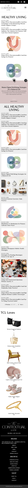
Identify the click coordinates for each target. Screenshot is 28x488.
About (14, 445)
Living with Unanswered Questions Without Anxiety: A (11, 280)
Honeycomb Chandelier (14, 346)
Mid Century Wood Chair (14, 363)
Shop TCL (14, 476)
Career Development (14, 468)
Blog (14, 478)
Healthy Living (5, 20)
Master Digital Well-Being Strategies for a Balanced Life (14, 88)
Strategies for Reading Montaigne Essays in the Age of (11, 255)
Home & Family (14, 463)
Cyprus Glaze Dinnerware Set (14, 379)
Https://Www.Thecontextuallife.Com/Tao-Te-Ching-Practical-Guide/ (14, 300)
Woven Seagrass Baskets (14, 329)
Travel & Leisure (14, 470)
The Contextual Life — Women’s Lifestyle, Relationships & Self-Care (13, 442)
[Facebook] (18, 2)
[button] (25, 7)
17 (18, 304)
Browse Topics (5, 1)
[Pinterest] (24, 2)
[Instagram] (21, 2)
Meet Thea (14, 447)
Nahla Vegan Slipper (14, 396)
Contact (14, 451)
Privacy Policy (14, 453)
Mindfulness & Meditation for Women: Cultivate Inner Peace (13, 224)
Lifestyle (14, 465)
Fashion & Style (14, 459)
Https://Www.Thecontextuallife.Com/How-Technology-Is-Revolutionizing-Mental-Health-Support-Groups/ (14, 23)
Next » (21, 304)
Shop (14, 449)
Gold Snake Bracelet (14, 413)
